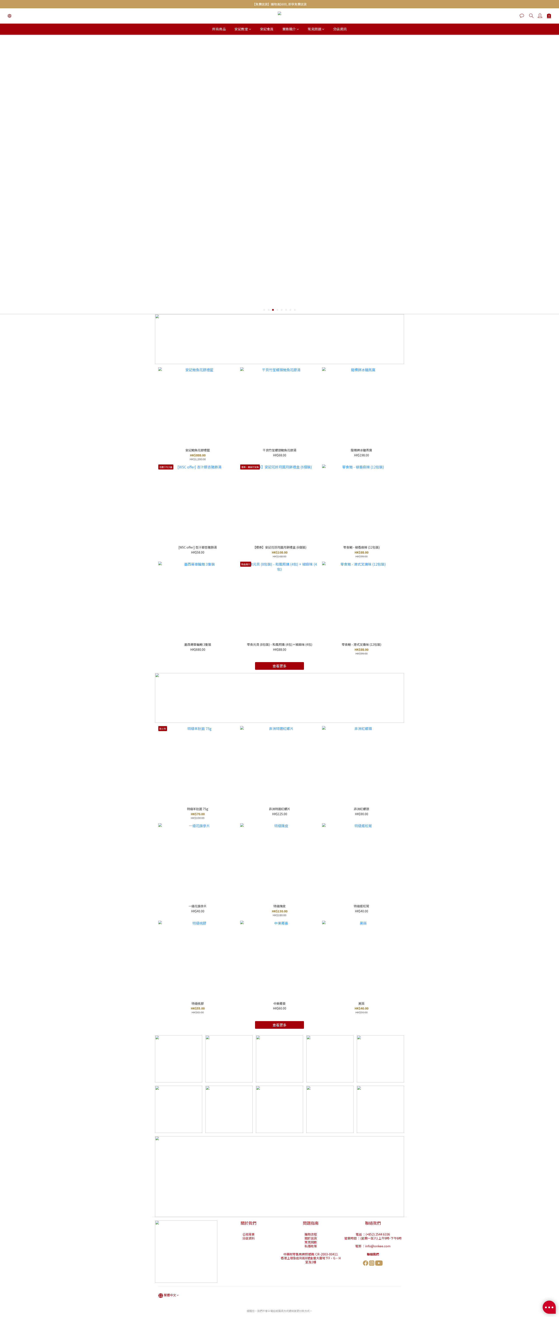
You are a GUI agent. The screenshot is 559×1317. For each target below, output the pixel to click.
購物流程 (311, 1234)
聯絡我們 (373, 1254)
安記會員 (267, 29)
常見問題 (314, 29)
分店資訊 (340, 29)
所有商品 (219, 29)
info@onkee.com (377, 1246)
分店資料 (248, 1238)
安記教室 (241, 29)
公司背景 (248, 1234)
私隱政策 (311, 1246)
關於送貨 (311, 1238)
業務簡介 (289, 29)
